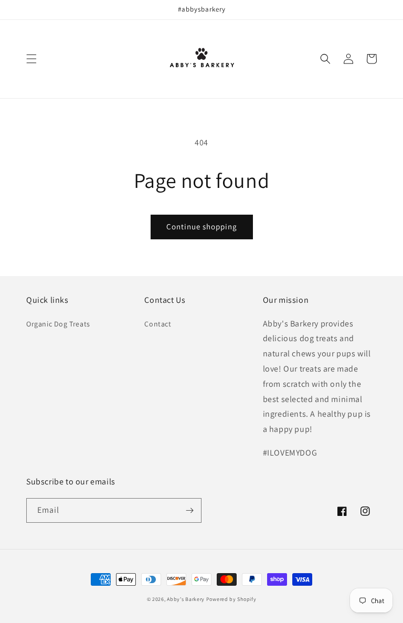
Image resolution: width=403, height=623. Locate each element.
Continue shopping (201, 226)
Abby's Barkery (186, 599)
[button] (31, 58)
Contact (157, 324)
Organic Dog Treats (58, 324)
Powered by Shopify (231, 599)
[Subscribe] (189, 510)
